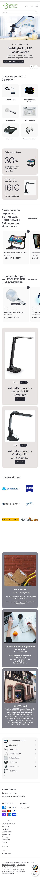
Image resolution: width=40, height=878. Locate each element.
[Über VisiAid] (20, 687)
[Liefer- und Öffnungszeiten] (20, 627)
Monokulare (6, 840)
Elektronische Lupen (8, 824)
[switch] (35, 874)
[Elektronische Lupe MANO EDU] (16, 245)
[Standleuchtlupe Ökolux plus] (16, 303)
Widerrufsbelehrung (8, 865)
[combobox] (20, 12)
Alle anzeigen (33, 218)
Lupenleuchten (6, 832)
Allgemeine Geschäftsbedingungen (13, 871)
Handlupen (5, 829)
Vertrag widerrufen (8, 874)
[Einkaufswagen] (31, 6)
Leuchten (5, 842)
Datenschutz (21, 865)
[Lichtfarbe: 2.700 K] (6, 308)
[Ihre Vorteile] (20, 570)
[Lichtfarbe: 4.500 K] (10, 308)
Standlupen (5, 826)
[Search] (36, 12)
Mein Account (6, 853)
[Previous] (31, 67)
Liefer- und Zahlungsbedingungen (13, 869)
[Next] (36, 67)
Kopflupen (5, 837)
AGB (33, 863)
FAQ (3, 851)
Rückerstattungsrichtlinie (10, 867)
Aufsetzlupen (6, 834)
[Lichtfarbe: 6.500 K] (15, 308)
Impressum (25, 863)
